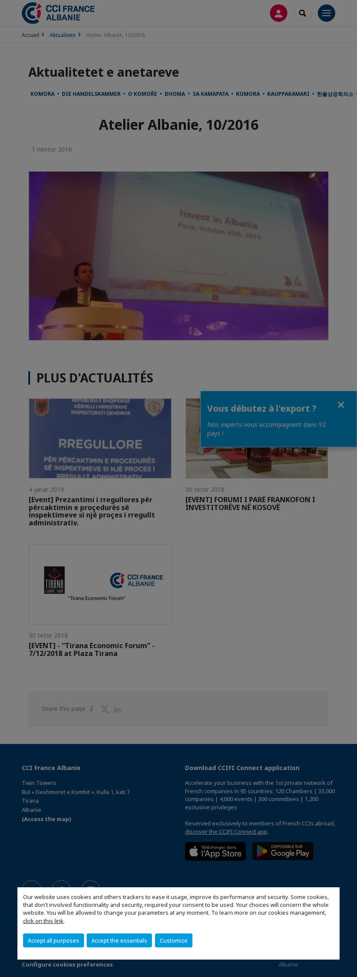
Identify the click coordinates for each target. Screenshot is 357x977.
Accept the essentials (119, 940)
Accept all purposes (53, 940)
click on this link (43, 921)
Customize (174, 940)
